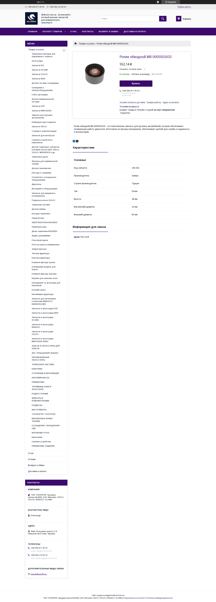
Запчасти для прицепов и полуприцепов (43, 194)
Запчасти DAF (38, 106)
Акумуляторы (38, 218)
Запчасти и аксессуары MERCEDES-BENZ (42, 339)
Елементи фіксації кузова (43, 262)
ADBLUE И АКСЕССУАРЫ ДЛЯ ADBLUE (46, 347)
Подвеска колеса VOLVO (43, 200)
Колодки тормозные (41, 214)
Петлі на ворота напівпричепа (45, 245)
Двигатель (36, 184)
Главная (32, 31)
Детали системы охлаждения (45, 83)
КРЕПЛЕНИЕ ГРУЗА (40, 433)
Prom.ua (120, 595)
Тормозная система (41, 205)
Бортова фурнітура (41, 258)
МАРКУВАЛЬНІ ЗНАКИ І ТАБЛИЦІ (42, 419)
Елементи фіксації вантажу (44, 274)
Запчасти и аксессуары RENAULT (42, 325)
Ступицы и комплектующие (44, 131)
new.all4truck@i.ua (39, 574)
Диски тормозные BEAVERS (44, 231)
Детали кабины (39, 209)
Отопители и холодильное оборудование (44, 178)
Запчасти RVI (38, 65)
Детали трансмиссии (41, 168)
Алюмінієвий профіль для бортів (43, 268)
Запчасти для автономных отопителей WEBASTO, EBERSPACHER (44, 301)
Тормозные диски (40, 157)
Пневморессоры (39, 227)
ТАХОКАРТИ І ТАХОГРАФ (43, 414)
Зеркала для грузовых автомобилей (42, 116)
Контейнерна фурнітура (42, 294)
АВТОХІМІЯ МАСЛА (40, 378)
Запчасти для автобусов (43, 135)
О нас (73, 31)
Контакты (87, 31)
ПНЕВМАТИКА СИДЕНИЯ (43, 446)
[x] (77, 141)
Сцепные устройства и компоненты (42, 141)
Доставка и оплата (135, 31)
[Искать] (162, 18)
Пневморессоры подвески (44, 122)
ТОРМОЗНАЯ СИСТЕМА (43, 364)
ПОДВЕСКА (37, 405)
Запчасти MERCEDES (42, 111)
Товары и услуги (86, 43)
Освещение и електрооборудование (42, 89)
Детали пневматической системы (43, 100)
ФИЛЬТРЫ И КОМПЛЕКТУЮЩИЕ (40, 399)
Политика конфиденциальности (159, 598)
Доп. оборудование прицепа (45, 353)
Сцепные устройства (41, 441)
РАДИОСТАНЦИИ (40, 394)
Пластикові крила (40, 240)
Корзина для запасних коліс (45, 278)
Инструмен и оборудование (44, 189)
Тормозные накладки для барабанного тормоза (43, 55)
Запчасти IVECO (39, 126)
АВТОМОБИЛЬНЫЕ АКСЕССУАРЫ (40, 358)
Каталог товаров (52, 31)
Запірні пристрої (39, 249)
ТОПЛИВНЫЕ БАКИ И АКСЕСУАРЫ (41, 388)
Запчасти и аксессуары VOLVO (42, 332)
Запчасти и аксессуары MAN (45, 313)
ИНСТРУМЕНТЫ (39, 410)
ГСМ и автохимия (40, 95)
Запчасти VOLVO (40, 74)
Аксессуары (37, 61)
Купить (136, 83)
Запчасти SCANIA (40, 70)
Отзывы (32, 459)
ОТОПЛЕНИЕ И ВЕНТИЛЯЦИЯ (45, 373)
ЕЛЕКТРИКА (37, 369)
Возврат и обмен (108, 31)
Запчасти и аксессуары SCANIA (42, 318)
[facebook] (74, 141)
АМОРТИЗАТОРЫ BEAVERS (44, 222)
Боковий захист (39, 290)
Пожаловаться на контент (134, 598)
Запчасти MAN (38, 79)
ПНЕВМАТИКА (38, 382)
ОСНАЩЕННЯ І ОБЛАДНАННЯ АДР (46, 426)
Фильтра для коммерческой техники (44, 162)
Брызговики (37, 437)
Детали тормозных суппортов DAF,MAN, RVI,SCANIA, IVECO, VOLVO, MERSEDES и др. (46, 149)
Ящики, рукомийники (41, 236)
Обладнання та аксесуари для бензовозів (46, 284)
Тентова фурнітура (40, 253)
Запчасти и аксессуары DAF (45, 308)
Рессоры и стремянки (41, 173)
